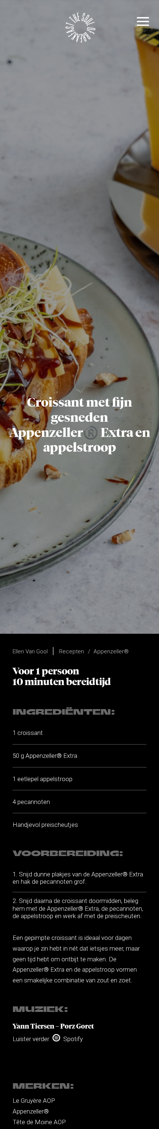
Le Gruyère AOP (34, 1100)
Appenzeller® (111, 651)
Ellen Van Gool (30, 651)
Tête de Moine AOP (39, 1122)
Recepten (71, 651)
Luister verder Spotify (48, 1039)
